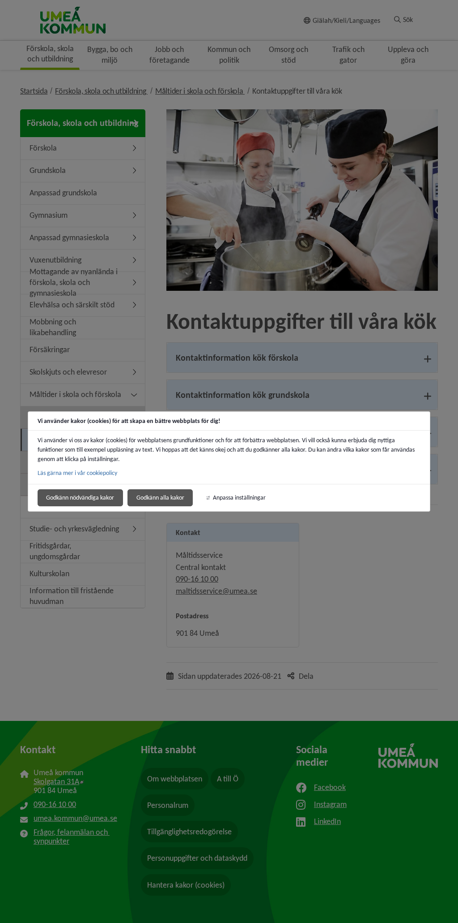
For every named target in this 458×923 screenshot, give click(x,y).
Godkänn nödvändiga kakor (80, 497)
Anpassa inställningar (239, 497)
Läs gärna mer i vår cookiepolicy (77, 473)
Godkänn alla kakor (160, 497)
